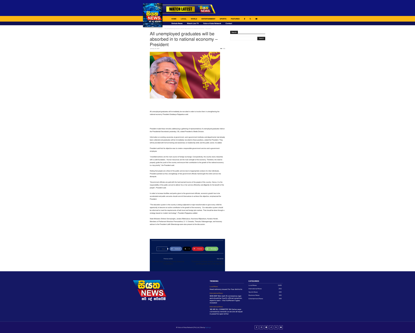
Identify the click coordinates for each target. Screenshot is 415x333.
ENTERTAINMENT (208, 19)
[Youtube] (281, 327)
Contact (229, 23)
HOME (173, 19)
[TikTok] (271, 327)
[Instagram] (261, 327)
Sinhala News (177, 23)
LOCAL (183, 19)
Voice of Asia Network (212, 23)
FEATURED (235, 19)
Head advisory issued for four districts (226, 289)
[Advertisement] (187, 104)
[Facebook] (256, 327)
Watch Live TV (193, 23)
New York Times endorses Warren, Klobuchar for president (168, 263)
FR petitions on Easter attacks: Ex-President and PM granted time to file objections (207, 263)
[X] (276, 327)
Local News (159, 28)
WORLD (194, 19)
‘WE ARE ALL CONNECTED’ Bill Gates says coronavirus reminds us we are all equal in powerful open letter (226, 312)
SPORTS (223, 19)
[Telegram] (266, 327)
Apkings (208, 327)
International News (216, 293)
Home (151, 28)
